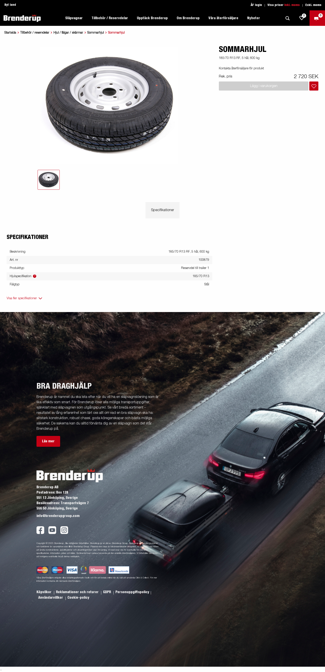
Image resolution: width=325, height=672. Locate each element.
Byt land (10, 4)
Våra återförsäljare (223, 18)
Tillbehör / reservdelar (34, 32)
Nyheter (253, 18)
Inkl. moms (292, 5)
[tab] (49, 180)
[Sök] (287, 18)
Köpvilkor (44, 592)
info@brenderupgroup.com (58, 516)
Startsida (10, 32)
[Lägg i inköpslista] (313, 86)
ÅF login (256, 5)
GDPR (107, 592)
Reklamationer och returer (77, 592)
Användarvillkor (51, 597)
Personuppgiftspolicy (132, 592)
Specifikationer (162, 210)
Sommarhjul (95, 32)
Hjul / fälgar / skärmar (68, 32)
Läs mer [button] (48, 441)
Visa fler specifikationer (22, 298)
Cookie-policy (78, 597)
